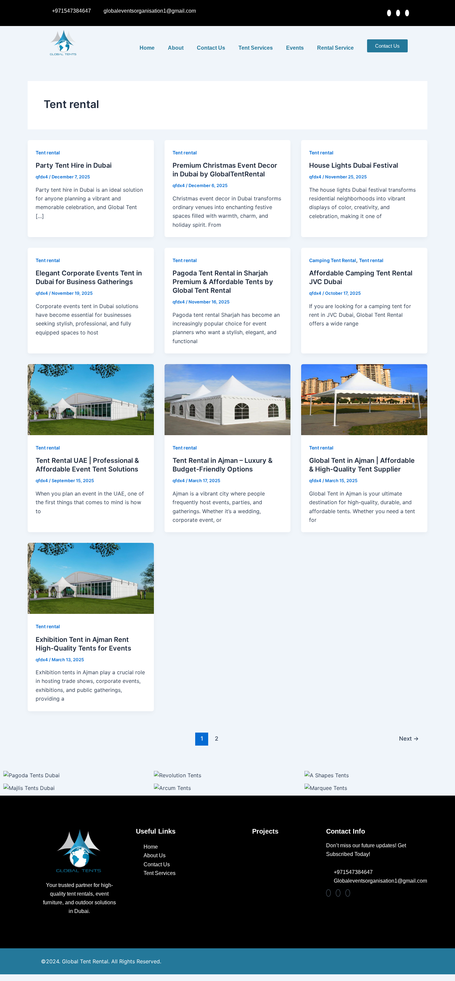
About (176, 48)
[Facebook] (398, 13)
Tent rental (48, 152)
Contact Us (211, 48)
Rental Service (335, 48)
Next (409, 738)
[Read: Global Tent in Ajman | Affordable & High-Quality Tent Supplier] (364, 399)
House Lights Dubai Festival (353, 165)
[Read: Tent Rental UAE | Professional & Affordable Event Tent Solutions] (91, 399)
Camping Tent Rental (332, 260)
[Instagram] (389, 13)
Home (147, 48)
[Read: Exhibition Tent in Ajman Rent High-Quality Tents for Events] (91, 578)
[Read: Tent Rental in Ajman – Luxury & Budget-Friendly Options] (228, 399)
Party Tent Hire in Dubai (74, 165)
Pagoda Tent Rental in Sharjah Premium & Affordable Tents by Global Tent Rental (223, 281)
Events (295, 48)
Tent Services (255, 48)
